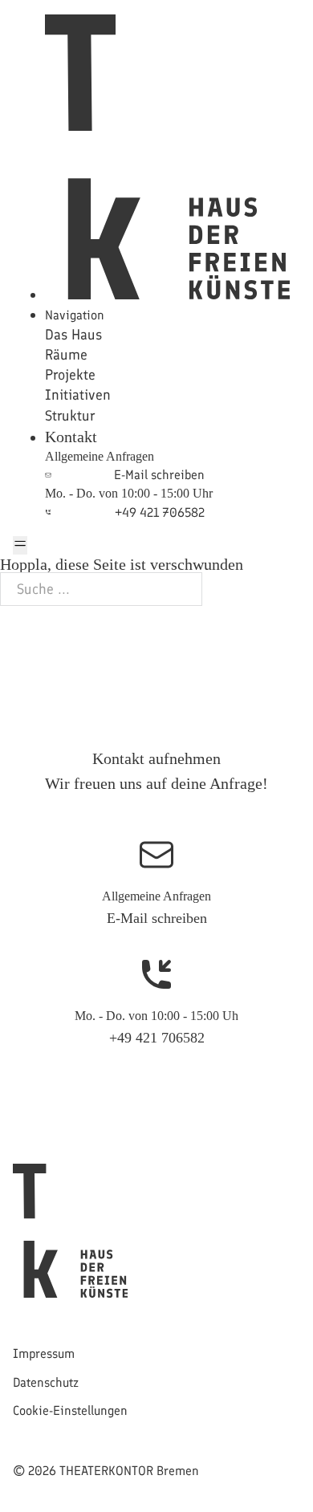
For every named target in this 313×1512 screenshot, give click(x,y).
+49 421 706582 (157, 1038)
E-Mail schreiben (157, 918)
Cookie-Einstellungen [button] (70, 1410)
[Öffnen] (20, 545)
